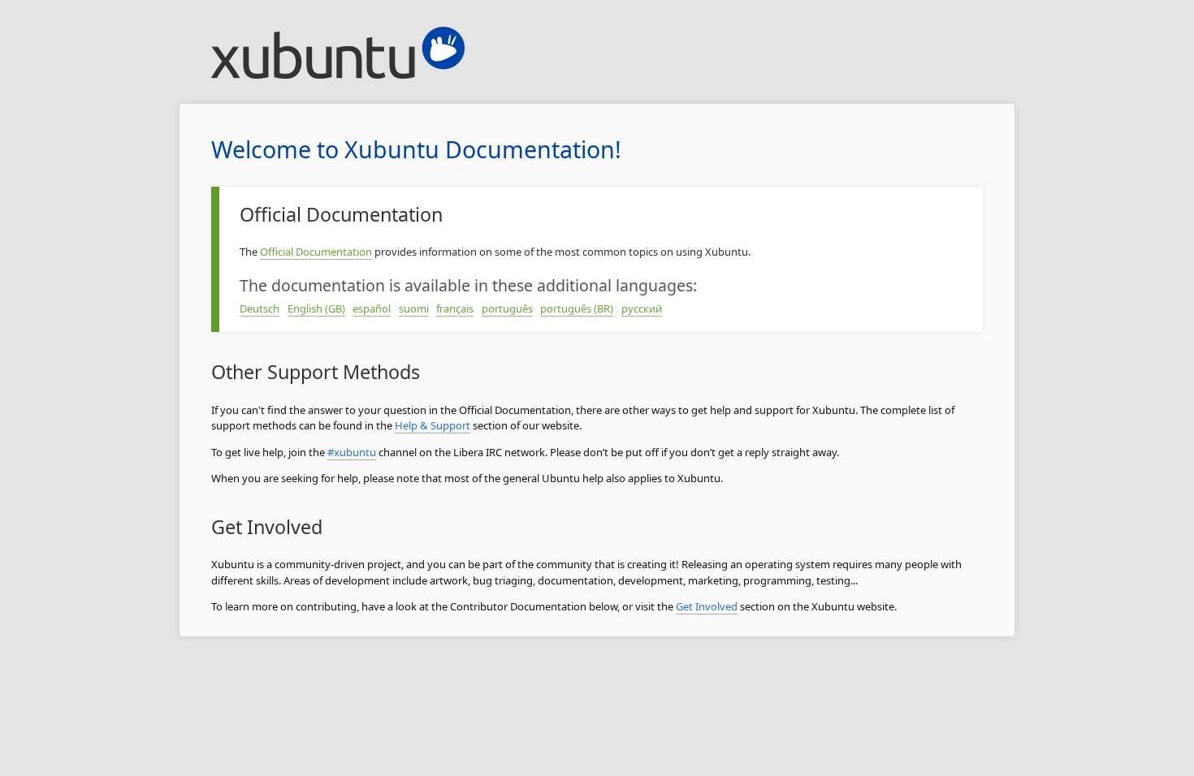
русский (641, 308)
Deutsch (259, 308)
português (507, 308)
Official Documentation (316, 251)
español (372, 308)
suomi (414, 308)
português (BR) (576, 308)
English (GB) (316, 308)
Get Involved (707, 606)
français (455, 308)
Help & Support (432, 425)
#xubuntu (351, 452)
